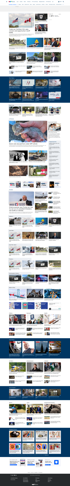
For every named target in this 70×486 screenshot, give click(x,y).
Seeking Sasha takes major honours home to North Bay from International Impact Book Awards (41, 115)
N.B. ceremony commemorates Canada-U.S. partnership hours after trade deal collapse (41, 200)
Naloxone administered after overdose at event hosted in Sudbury (54, 72)
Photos (31, 4)
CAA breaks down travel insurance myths (41, 397)
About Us (29, 472)
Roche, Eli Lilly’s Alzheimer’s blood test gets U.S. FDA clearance (55, 328)
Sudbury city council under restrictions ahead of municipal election (37, 67)
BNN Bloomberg (37, 480)
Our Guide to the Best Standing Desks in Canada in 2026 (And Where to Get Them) (28, 451)
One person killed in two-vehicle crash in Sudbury (55, 226)
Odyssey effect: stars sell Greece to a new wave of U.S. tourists (55, 376)
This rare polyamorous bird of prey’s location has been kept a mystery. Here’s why (55, 417)
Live (52, 1)
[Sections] (6, 1)
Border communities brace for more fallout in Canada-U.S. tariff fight (16, 299)
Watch (25, 1)
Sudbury (34, 4)
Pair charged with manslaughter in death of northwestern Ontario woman (54, 283)
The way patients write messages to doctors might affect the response (52, 325)
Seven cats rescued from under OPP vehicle (23, 144)
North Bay (43, 4)
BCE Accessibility (13, 479)
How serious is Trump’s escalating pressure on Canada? (41, 354)
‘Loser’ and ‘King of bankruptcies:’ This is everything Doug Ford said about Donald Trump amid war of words (52, 49)
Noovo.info (49, 479)
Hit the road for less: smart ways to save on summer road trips (54, 132)
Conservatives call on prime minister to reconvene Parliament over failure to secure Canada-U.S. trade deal (20, 334)
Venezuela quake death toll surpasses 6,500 (51, 414)
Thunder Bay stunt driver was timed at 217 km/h (41, 283)
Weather (19, 4)
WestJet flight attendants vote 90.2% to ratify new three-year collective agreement (35, 325)
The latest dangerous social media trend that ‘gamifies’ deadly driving (16, 373)
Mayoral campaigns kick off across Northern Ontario (54, 100)
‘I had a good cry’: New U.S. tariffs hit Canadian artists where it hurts (56, 198)
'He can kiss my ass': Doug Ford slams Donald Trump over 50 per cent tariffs (28, 355)
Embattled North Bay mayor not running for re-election (54, 240)
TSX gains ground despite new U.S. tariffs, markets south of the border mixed (38, 329)
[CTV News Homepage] (12, 1)
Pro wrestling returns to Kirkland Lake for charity (41, 100)
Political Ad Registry (25, 481)
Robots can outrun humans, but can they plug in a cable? (20, 381)
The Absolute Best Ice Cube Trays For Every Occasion (15, 439)
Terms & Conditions (25, 480)
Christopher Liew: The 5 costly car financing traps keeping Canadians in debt (52, 299)
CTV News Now (48, 1)
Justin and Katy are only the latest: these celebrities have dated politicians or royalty (18, 162)
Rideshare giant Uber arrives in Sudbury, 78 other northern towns (14, 87)
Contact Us (32, 472)
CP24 (36, 479)
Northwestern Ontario (52, 4)
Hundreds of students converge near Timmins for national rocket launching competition (55, 269)
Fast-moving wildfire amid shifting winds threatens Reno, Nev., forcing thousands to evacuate (55, 422)
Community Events (58, 4)
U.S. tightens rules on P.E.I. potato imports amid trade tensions (54, 354)
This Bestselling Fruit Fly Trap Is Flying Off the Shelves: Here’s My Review (54, 451)
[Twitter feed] (11, 475)
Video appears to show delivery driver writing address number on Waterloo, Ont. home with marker (14, 355)
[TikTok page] (12, 475)
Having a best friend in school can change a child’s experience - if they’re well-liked (55, 381)
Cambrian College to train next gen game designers (28, 397)
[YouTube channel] (14, 475)
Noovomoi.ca (49, 480)
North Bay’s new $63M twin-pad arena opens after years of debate (15, 115)
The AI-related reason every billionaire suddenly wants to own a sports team (20, 423)
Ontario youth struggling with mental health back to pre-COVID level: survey (35, 299)
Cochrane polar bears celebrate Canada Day (36, 176)
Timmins (46, 4)
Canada (21, 1)
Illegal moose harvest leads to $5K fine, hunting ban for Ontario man (27, 240)
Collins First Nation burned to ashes (15, 176)
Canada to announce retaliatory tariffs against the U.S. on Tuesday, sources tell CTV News (40, 33)
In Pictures (29, 1)
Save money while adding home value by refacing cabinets (15, 397)
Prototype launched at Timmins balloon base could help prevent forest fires (27, 115)
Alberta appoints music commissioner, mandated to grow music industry (35, 373)
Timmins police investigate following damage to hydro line (28, 268)
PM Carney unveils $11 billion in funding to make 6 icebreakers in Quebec (27, 255)
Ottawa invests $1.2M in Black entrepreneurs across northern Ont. (28, 100)
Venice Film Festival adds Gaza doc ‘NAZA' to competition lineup (38, 381)
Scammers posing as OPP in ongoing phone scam (41, 226)
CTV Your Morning (35, 1)
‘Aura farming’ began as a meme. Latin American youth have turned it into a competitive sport (52, 373)
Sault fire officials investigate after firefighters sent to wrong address (41, 254)
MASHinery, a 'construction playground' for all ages (37, 161)
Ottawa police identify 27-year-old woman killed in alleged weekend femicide (57, 207)
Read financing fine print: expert (54, 396)
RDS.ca (49, 481)
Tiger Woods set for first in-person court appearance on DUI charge (15, 414)
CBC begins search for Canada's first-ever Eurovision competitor (37, 376)
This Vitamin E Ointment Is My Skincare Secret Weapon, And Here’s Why (28, 439)
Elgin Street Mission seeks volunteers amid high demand (15, 100)
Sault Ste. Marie (38, 4)
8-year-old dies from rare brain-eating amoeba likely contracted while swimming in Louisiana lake (55, 333)
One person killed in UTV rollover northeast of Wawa (54, 254)
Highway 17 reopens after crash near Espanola (15, 226)
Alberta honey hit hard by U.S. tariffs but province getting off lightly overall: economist (41, 212)
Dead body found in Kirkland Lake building (41, 268)
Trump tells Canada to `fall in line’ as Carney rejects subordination (38, 333)
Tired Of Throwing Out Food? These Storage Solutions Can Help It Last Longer (14, 451)
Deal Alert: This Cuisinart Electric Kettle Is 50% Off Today (54, 439)
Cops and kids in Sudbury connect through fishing (54, 115)
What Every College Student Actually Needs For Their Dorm (41, 451)
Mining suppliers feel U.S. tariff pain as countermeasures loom (41, 87)
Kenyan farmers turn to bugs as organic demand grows (19, 376)
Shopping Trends (42, 1)
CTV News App (40, 472)
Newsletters (36, 472)
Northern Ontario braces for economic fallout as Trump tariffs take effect (27, 88)
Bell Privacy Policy (25, 479)
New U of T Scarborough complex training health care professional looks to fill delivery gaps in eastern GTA (57, 202)
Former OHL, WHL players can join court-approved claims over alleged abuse (20, 418)
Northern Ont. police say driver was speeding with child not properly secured (28, 283)
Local (17, 1)
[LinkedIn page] (16, 475)
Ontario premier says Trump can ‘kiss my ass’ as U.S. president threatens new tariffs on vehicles (21, 208)
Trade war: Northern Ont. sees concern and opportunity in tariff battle (19, 30)
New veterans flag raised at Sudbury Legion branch (55, 87)
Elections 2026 (27, 4)
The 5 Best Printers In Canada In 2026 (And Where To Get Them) (41, 439)
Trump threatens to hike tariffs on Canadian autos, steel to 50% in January (20, 329)
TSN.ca (36, 481)
